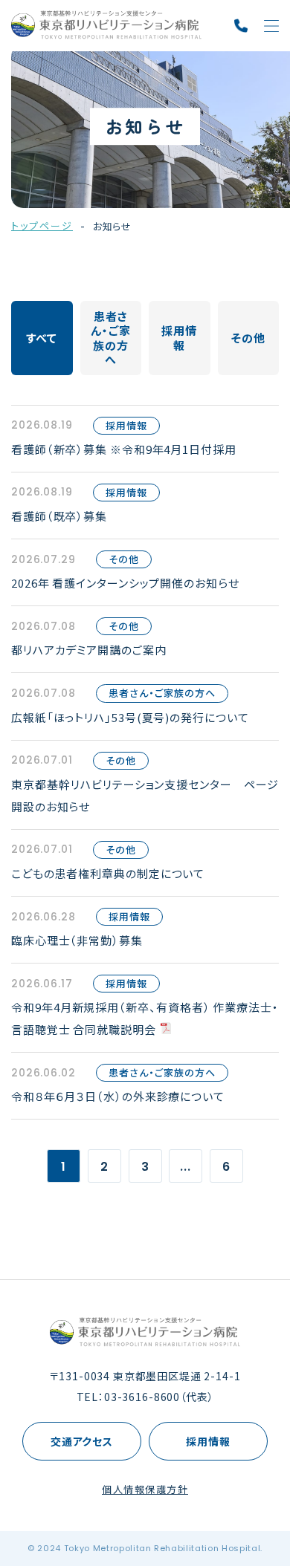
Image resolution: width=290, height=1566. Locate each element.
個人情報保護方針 (145, 1489)
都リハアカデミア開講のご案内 (89, 649)
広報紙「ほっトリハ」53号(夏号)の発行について (130, 717)
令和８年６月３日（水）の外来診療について (118, 1096)
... (185, 1166)
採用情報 (208, 1441)
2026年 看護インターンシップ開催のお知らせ (125, 583)
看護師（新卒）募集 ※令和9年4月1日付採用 (123, 449)
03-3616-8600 (142, 1396)
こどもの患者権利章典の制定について (107, 873)
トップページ (42, 225)
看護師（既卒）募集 (59, 516)
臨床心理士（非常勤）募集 (77, 940)
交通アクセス (82, 1441)
